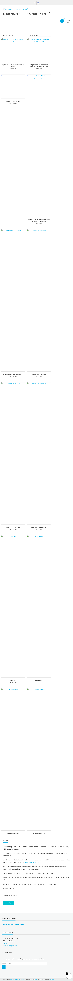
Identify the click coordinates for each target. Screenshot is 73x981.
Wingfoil (13, 680)
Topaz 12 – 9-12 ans (13, 101)
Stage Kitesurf (39, 680)
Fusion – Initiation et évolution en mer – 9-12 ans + (39, 220)
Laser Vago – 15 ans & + (39, 527)
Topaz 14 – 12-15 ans (38, 374)
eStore (36, 979)
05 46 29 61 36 (8, 943)
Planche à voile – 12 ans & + (13, 374)
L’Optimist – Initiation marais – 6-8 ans (13, 66)
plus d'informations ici (32, 862)
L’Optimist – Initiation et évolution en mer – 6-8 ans (39, 66)
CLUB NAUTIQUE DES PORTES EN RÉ (26, 14)
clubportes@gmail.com (10, 946)
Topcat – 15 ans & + (13, 527)
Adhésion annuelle (12, 833)
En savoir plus (8, 903)
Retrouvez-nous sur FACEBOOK (13, 924)
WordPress (51, 979)
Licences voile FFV (39, 833)
